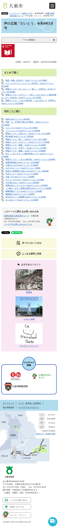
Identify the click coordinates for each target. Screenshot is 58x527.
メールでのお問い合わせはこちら (18, 224)
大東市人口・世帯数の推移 (45, 434)
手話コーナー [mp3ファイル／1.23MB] (21, 174)
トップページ (14, 13)
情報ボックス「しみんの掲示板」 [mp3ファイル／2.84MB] (30, 159)
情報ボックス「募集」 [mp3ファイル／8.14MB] (25, 145)
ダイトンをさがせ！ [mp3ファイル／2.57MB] (24, 180)
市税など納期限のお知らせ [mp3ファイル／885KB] (27, 171)
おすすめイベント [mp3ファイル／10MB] (22, 168)
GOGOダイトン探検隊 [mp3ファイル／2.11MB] (25, 197)
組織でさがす (27, 13)
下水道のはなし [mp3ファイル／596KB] (22, 182)
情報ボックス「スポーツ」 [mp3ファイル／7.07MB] (27, 142)
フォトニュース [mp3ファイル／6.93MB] (22, 131)
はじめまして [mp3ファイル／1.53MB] (21, 200)
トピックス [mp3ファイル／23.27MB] (21, 128)
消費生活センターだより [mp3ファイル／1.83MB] (26, 185)
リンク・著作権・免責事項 (29, 403)
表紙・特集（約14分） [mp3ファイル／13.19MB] (26, 80)
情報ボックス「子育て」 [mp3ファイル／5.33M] (25, 148)
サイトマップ (8, 403)
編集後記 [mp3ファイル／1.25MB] (19, 194)
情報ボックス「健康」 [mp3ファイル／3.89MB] (25, 151)
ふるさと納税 (29, 319)
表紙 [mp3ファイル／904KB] (17, 119)
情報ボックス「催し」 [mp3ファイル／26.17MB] (26, 139)
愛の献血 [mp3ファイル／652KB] (19, 136)
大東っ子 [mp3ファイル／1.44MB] (19, 177)
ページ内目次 (29, 40)
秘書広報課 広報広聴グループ (16, 216)
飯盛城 (29, 292)
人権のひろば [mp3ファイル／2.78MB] (21, 165)
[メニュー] (52, 6)
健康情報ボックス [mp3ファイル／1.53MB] (23, 191)
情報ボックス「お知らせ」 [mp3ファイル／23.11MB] (27, 133)
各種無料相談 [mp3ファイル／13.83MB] (22, 162)
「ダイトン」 (18, 515)
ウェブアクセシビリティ (28, 407)
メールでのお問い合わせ (18, 500)
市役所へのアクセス (17, 507)
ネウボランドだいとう (29, 346)
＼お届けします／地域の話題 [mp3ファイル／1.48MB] (28, 188)
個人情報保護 (8, 407)
